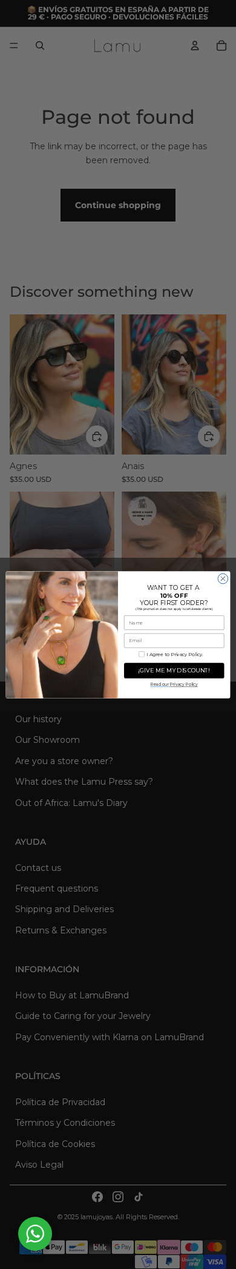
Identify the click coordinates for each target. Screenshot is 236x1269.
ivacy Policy (184, 684)
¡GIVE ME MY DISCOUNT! (174, 670)
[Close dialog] (223, 579)
